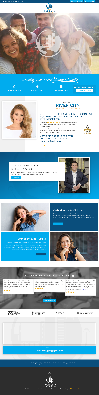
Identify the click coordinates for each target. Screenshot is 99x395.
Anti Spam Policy (49, 364)
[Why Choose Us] (14, 86)
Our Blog (75, 8)
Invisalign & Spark (62, 362)
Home (7, 8)
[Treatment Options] (37, 86)
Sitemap (32, 364)
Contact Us (72, 362)
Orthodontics (47, 362)
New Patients (39, 362)
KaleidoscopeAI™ (74, 389)
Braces (54, 362)
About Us (31, 362)
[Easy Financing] (61, 86)
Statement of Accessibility (62, 364)
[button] (68, 146)
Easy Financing (61, 91)
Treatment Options (38, 91)
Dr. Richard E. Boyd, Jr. (53, 122)
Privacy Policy (39, 364)
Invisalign (68, 8)
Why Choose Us (14, 91)
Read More (45, 146)
